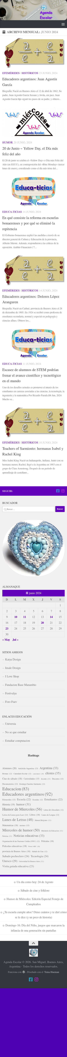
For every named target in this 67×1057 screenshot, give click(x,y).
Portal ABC (34, 846)
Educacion (15, 788)
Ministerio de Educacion (52, 831)
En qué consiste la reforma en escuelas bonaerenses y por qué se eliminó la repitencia (30, 223)
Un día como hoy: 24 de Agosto (35, 882)
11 (24, 617)
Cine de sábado (12, 778)
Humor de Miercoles (22, 809)
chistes (53, 773)
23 (6, 628)
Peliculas (47, 841)
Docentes (57, 778)
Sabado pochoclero (15, 856)
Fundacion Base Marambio (20, 685)
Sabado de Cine (39, 851)
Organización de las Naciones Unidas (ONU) (21, 841)
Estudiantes (53, 799)
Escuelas (38, 799)
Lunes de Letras (17, 819)
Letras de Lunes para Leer (15, 814)
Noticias (7, 836)
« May (6, 639)
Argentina (49, 768)
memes (24, 825)
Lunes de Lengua (50, 814)
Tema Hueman (51, 972)
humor (23, 804)
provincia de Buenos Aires (16, 851)
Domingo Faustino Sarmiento (32, 784)
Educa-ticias (12, 212)
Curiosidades (31, 778)
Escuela (24, 799)
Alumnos (9, 768)
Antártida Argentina (28, 768)
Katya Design (13, 659)
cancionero (38, 774)
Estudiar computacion (17, 740)
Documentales (10, 783)
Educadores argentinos (27, 794)
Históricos (30, 73)
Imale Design (13, 668)
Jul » (15, 639)
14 (51, 617)
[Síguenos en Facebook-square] (58, 491)
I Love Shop (12, 676)
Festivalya (11, 693)
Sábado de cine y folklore (35, 890)
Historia (8, 804)
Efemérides (11, 73)
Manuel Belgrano (43, 820)
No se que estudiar (15, 732)
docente (45, 779)
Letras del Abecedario (54, 810)
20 (42, 622)
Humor (7, 142)
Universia (10, 724)
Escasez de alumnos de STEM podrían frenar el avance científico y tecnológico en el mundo (31, 375)
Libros (35, 814)
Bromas (7, 773)
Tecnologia (39, 856)
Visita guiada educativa (18, 866)
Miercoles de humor (21, 830)
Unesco (9, 861)
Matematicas (10, 825)
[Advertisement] (33, 1022)
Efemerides (8, 799)
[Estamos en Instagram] (63, 491)
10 (15, 617)
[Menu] (63, 24)
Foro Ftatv (11, 702)
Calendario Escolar (22, 773)
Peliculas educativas (14, 846)
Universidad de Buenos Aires (31, 861)
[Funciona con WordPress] (23, 972)
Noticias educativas (29, 835)
